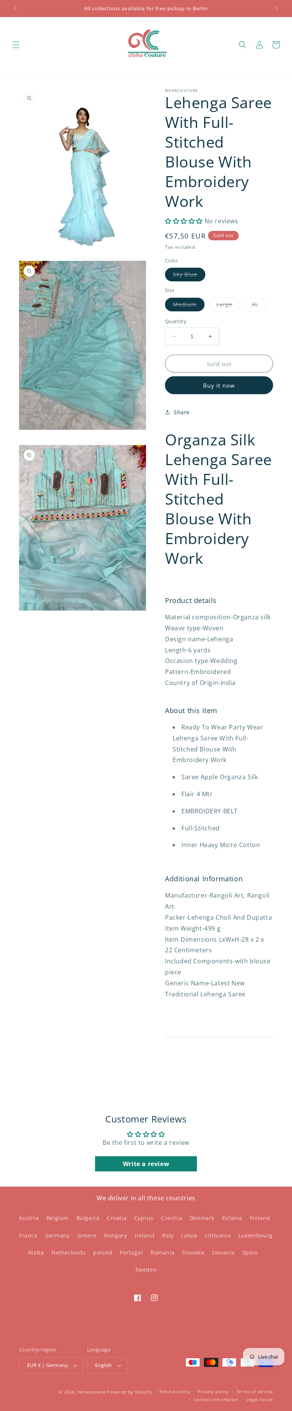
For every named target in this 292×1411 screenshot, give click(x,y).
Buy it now (219, 385)
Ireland (144, 1235)
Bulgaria (88, 1218)
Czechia (171, 1218)
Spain (250, 1252)
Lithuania (218, 1235)
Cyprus (144, 1218)
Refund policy (174, 1391)
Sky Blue (189, 275)
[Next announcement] (276, 8)
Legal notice (259, 1399)
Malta (36, 1252)
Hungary (115, 1235)
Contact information (216, 1399)
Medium (189, 305)
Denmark (202, 1218)
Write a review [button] (146, 1164)
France (28, 1235)
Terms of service (254, 1391)
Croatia (117, 1218)
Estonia (232, 1218)
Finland (260, 1218)
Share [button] (182, 412)
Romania (163, 1252)
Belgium (57, 1218)
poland (103, 1252)
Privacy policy (213, 1391)
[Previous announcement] (15, 8)
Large (228, 305)
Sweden (146, 1269)
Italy (168, 1235)
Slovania (223, 1252)
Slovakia (193, 1252)
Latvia (189, 1235)
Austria (29, 1218)
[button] (16, 44)
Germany (57, 1235)
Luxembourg (255, 1235)
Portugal (131, 1252)
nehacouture (91, 1392)
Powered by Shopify (129, 1392)
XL (259, 305)
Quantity (175, 321)
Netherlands (68, 1252)
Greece (87, 1235)
